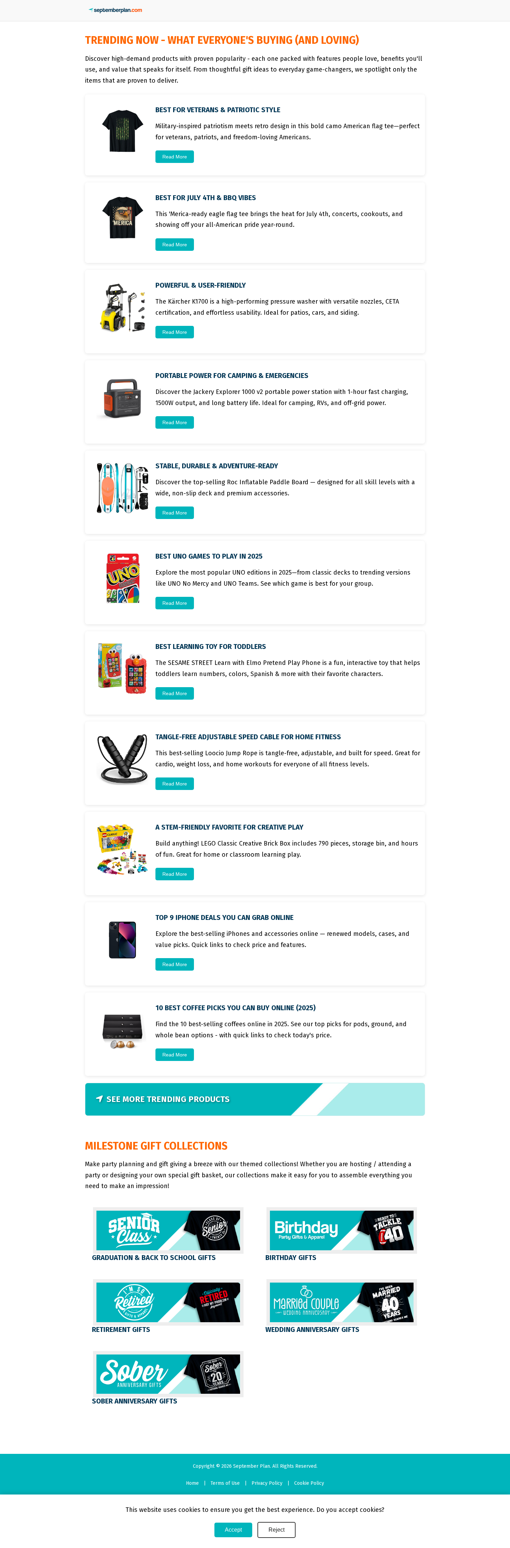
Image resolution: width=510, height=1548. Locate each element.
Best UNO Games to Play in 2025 (209, 556)
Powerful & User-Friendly (200, 285)
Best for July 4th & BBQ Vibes (205, 198)
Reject (276, 1530)
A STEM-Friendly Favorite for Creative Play (229, 827)
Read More (174, 156)
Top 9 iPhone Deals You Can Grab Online (224, 917)
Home (192, 1483)
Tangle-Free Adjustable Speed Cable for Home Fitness (248, 737)
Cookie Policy (309, 1483)
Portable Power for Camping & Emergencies (231, 375)
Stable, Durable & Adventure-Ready (216, 466)
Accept (233, 1530)
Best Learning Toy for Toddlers (210, 646)
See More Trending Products (168, 1099)
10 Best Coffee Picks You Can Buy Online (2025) (235, 1008)
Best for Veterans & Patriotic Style (217, 110)
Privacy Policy (267, 1483)
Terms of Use (225, 1483)
